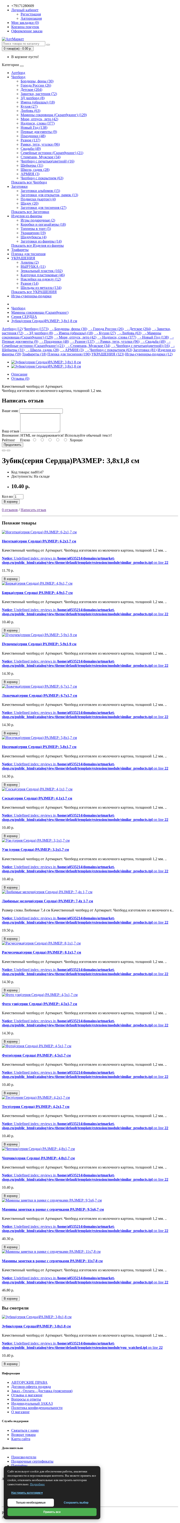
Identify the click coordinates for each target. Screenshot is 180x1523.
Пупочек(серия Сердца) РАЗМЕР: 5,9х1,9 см (39, 644)
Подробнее (37, 1484)
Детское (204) (31, 90)
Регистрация (31, 14)
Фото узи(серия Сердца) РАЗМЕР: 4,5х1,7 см (39, 1004)
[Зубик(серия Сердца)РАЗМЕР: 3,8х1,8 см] (46, 362)
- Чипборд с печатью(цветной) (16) (140, 346)
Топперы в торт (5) (36, 229)
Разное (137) (30, 140)
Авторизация (31, 18)
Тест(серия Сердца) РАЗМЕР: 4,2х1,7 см (35, 1107)
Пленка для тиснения (28, 254)
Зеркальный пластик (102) (42, 271)
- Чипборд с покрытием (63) (108, 350)
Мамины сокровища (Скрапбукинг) (39, 312)
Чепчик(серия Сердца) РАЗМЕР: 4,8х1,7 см (38, 1158)
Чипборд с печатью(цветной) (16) (47, 161)
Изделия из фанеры (26, 216)
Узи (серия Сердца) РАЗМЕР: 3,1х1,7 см (35, 850)
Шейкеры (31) (32, 165)
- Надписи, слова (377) (116, 337)
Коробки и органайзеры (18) (43, 224)
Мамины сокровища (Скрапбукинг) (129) (54, 115)
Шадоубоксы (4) (33, 237)
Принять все (52, 1512)
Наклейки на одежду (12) (41, 279)
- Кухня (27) (105, 333)
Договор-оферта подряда (31, 1387)
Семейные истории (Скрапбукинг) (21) (52, 153)
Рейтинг (8, 440)
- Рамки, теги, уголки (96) (117, 341)
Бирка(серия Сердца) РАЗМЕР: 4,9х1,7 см (37, 593)
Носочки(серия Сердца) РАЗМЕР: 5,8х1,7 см (39, 747)
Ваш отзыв (10, 431)
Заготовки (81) (145, 350)
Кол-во (7, 496)
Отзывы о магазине (26, 1395)
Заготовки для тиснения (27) (43, 208)
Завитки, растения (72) (39, 94)
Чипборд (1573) (36, 329)
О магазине (20, 1412)
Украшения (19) (33, 233)
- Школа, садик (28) (42, 350)
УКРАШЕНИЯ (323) (107, 354)
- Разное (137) (82, 341)
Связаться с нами (25, 1430)
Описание (19, 374)
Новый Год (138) (34, 127)
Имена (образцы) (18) (38, 102)
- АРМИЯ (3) (72, 350)
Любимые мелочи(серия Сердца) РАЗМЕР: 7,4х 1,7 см (47, 901)
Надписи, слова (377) (38, 123)
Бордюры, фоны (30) (37, 81)
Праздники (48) (33, 136)
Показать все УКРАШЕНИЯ (34, 292)
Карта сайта (20, 1439)
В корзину (11, 501)
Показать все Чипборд (29, 182)
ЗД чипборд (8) (33, 98)
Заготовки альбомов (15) (40, 191)
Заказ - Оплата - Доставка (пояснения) (41, 1391)
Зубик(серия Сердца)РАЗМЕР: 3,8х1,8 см (44, 321)
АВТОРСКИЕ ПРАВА (29, 1382)
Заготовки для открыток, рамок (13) (49, 195)
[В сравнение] (8, 450)
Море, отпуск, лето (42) (39, 119)
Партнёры (19, 1466)
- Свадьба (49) (152, 341)
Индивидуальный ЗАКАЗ (32, 1403)
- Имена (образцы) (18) (73, 333)
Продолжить (12, 444)
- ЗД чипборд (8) (38, 333)
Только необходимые (31, 1502)
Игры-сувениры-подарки (31, 296)
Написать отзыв (33, 510)
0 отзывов (10, 510)
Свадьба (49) (31, 149)
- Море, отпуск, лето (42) (75, 337)
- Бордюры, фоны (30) (68, 329)
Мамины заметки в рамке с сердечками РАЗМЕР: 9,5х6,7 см (53, 1209)
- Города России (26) (106, 329)
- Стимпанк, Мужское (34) (87, 346)
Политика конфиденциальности (37, 1408)
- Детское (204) (137, 329)
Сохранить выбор (76, 1502)
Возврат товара (23, 1435)
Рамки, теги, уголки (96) (40, 144)
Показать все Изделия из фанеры (37, 245)
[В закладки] (4, 450)
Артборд (18, 73)
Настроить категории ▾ (27, 1492)
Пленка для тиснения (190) (68, 354)
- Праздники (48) (54, 341)
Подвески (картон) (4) (38, 199)
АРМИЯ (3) (30, 174)
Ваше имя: (10, 411)
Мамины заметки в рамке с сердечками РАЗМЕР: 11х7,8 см (52, 1261)
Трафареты (20, 250)
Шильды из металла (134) (41, 288)
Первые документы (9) (39, 132)
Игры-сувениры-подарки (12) (148, 354)
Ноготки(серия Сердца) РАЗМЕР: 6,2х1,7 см (39, 541)
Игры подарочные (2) (38, 220)
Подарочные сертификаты (32, 1461)
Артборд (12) (12, 329)
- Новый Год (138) (153, 337)
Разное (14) (29, 283)
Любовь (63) (30, 111)
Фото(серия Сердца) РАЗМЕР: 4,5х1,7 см (36, 1055)
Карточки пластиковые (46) (43, 275)
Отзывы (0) (20, 378)
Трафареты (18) (34, 354)
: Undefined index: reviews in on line (85, 560)
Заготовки (19, 186)
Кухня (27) (29, 106)
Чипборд (18, 77)
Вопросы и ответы (26, 1399)
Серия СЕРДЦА (24, 317)
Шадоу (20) (29, 203)
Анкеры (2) (30, 262)
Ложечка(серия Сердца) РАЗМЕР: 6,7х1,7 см (39, 695)
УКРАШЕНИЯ (23, 258)
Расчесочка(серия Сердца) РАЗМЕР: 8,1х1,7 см (41, 952)
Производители (23, 1457)
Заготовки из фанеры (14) (41, 241)
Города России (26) (36, 85)
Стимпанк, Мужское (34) (40, 157)
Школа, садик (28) (35, 170)
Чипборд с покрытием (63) (42, 178)
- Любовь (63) (129, 333)
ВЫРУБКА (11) (33, 267)
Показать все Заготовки (30, 212)
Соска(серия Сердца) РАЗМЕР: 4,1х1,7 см (37, 798)
